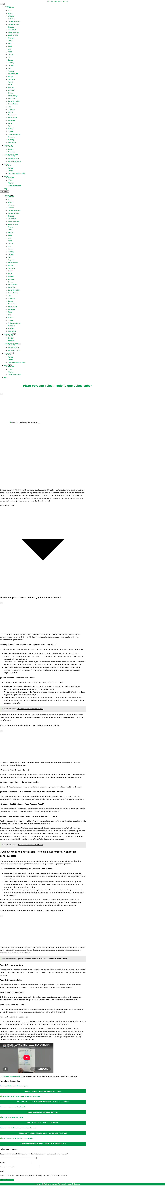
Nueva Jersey (12, 96)
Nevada (10, 93)
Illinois (10, 52)
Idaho (9, 49)
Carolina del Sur (13, 24)
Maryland (11, 71)
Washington (12, 142)
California (11, 19)
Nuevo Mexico (12, 104)
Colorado (11, 27)
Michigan (11, 76)
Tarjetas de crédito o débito (17, 173)
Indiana (10, 54)
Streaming (11, 156)
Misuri (10, 85)
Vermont (10, 128)
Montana (11, 87)
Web (1, 1171)
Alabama (11, 8)
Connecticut (12, 30)
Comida (10, 146)
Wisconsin (11, 137)
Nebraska (11, 90)
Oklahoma (11, 109)
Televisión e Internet (14, 161)
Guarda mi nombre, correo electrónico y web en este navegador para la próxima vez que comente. (35, 1175)
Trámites (10, 183)
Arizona (10, 13)
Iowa (9, 57)
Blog (5, 189)
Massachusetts (13, 74)
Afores (10, 165)
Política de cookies (50, 1184)
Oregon (10, 112)
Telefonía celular (13, 158)
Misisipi (10, 82)
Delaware (11, 38)
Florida (10, 41)
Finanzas (7, 164)
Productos (11, 152)
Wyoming (11, 140)
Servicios (11, 177)
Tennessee (11, 120)
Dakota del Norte (13, 32)
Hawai (10, 46)
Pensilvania (12, 115)
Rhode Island (12, 117)
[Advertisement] (57, 409)
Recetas (10, 149)
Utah (9, 126)
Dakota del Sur (13, 35)
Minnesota (11, 79)
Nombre (3, 1162)
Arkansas (11, 16)
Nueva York (12, 98)
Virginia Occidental (14, 134)
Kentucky (11, 63)
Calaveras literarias (14, 186)
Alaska (10, 10)
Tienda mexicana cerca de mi (12, 1076)
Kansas (10, 60)
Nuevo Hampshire (14, 101)
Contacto (77, 1184)
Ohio (9, 107)
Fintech (10, 171)
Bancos (10, 168)
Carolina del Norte (14, 21)
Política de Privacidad (65, 1184)
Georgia (10, 43)
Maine (10, 68)
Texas (10, 123)
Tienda (10, 180)
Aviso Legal (39, 1184)
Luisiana (10, 65)
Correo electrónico (6, 1167)
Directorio (7, 7)
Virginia (10, 131)
